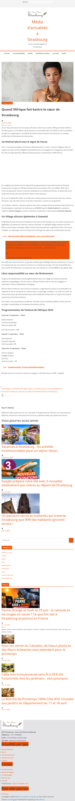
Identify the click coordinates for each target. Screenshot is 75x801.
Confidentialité (7, 775)
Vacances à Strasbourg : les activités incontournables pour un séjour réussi (29, 448)
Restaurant (5, 569)
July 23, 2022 (36, 258)
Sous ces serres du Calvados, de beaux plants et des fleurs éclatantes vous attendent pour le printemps (36, 650)
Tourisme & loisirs (42, 53)
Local (3, 562)
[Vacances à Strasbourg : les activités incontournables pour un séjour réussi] (21, 426)
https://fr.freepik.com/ (20, 783)
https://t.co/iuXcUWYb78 (18, 253)
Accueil (7, 53)
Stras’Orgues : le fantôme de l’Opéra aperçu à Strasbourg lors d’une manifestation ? (32, 389)
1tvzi (4, 627)
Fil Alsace (5, 794)
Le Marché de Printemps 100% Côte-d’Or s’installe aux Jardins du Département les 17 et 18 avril (37, 701)
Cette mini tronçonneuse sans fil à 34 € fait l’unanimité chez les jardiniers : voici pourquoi (35, 676)
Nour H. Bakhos (7, 125)
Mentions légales (8, 772)
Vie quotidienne (19, 53)
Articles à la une (7, 552)
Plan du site (6, 778)
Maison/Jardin (6, 565)
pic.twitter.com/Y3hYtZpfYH (38, 253)
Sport (64, 53)
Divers (30, 53)
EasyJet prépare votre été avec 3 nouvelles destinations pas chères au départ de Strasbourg (37, 483)
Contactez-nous (7, 769)
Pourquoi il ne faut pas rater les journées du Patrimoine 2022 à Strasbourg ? (30, 391)
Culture (56, 53)
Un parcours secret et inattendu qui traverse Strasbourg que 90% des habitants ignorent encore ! (34, 519)
